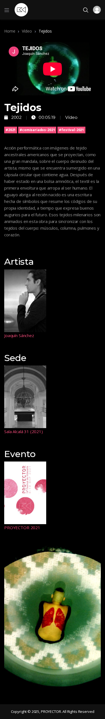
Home (9, 31)
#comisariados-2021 (37, 129)
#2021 (11, 129)
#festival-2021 (71, 129)
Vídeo (27, 31)
